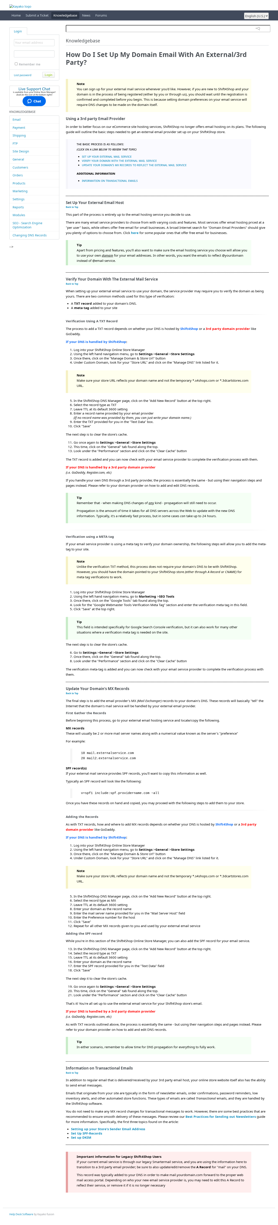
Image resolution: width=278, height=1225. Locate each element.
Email (17, 119)
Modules (19, 215)
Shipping (19, 135)
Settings (19, 199)
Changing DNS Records (30, 235)
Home (16, 15)
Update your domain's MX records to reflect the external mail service (134, 165)
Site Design (21, 151)
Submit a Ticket (37, 15)
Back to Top (72, 207)
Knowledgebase (65, 15)
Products (19, 183)
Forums (101, 15)
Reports (18, 207)
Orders (18, 175)
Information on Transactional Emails (110, 180)
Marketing (20, 191)
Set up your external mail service (107, 156)
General (18, 159)
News (86, 15)
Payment (19, 127)
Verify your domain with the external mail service (119, 160)
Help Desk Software (21, 1214)
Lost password (22, 75)
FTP (15, 143)
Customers (20, 167)
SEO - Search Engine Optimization (27, 225)
